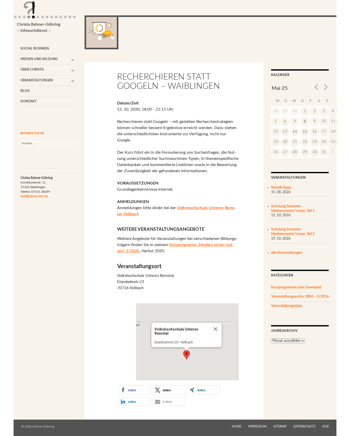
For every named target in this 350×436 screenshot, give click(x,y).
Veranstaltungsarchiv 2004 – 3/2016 (300, 296)
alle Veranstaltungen (286, 253)
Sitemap (279, 426)
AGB (325, 426)
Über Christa (32, 69)
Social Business (34, 48)
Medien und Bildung (39, 59)
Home (236, 426)
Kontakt (28, 101)
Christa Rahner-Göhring (38, 27)
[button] (186, 355)
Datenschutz (304, 426)
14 (294, 132)
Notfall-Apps (281, 187)
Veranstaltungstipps (286, 306)
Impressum (257, 426)
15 (305, 132)
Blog (25, 91)
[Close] (215, 329)
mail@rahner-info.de (34, 196)
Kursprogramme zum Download (296, 287)
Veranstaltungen (36, 80)
